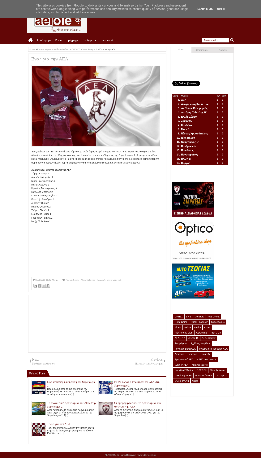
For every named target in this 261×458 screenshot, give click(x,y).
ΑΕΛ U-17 (180, 338)
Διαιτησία (179, 354)
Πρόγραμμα (72, 40)
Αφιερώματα (181, 343)
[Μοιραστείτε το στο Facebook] (48, 286)
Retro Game (181, 322)
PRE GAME (214, 316)
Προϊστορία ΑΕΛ (203, 375)
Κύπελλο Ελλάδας (184, 370)
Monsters (199, 316)
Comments (202, 50)
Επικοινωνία (107, 40)
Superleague (218, 322)
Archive (223, 50)
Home (30, 40)
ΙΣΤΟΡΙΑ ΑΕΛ (181, 365)
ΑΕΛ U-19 (193, 338)
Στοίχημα (88, 40)
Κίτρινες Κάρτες (73, 280)
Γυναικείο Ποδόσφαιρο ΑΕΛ (213, 348)
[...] (72, 394)
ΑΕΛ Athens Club (184, 332)
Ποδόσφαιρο (44, 40)
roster (207, 327)
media (197, 327)
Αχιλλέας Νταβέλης (200, 343)
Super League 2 (114, 280)
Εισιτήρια (192, 354)
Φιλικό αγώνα (182, 381)
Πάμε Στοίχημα (217, 370)
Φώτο (195, 381)
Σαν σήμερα (221, 375)
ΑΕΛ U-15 (216, 332)
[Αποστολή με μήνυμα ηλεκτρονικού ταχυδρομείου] (35, 286)
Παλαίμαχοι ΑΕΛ (183, 375)
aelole (187, 327)
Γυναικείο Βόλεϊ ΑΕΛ (185, 348)
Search (232, 40)
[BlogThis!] (39, 286)
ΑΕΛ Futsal (201, 332)
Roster (58, 40)
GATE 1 (179, 316)
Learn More (205, 8)
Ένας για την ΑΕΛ (49, 59)
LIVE (188, 316)
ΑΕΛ (107, 455)
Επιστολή (206, 354)
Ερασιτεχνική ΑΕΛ (184, 359)
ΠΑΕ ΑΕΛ (101, 280)
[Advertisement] (97, 250)
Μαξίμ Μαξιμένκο (88, 280)
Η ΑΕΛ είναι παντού (206, 359)
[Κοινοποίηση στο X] (44, 286)
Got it (221, 8)
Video (181, 49)
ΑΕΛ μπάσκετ (209, 338)
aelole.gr (152, 455)
